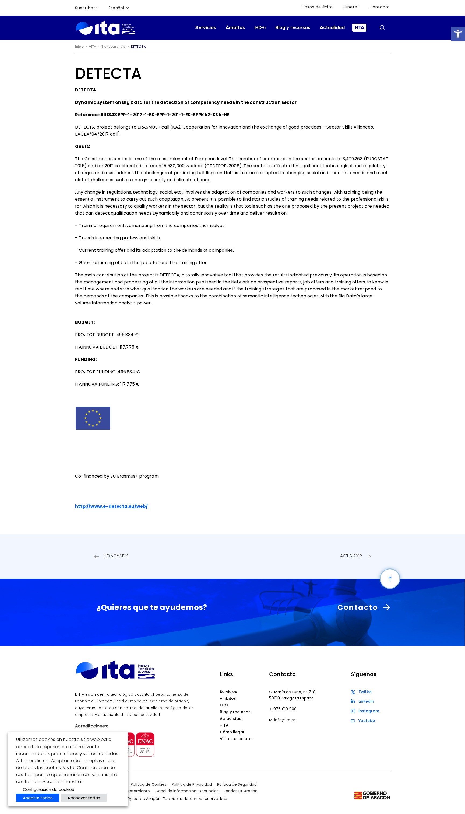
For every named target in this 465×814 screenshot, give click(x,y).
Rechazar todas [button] (84, 798)
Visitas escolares (236, 738)
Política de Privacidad (192, 784)
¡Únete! (351, 7)
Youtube (366, 720)
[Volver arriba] (390, 578)
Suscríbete (86, 7)
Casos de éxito (317, 7)
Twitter (365, 691)
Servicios (205, 27)
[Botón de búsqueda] (382, 27)
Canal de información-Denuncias (187, 791)
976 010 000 (285, 709)
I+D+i (260, 27)
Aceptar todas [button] (37, 798)
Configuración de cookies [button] (48, 789)
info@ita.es (285, 720)
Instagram (368, 711)
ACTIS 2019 (351, 556)
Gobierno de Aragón (169, 701)
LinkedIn (366, 701)
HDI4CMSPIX (116, 556)
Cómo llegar (232, 732)
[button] (458, 34)
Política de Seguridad (237, 784)
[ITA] (105, 34)
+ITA (359, 27)
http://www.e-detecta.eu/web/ (111, 506)
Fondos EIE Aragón (241, 791)
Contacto (379, 7)
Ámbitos (235, 27)
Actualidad (332, 27)
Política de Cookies (148, 784)
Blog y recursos (292, 27)
